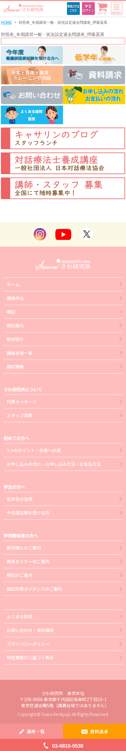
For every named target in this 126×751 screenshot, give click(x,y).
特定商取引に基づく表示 (30, 657)
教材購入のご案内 (24, 548)
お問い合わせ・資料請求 (30, 630)
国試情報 (15, 366)
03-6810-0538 (67, 746)
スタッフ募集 (19, 415)
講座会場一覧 (19, 353)
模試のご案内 (19, 575)
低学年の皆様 (19, 499)
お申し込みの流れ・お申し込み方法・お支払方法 (54, 464)
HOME (6, 22)
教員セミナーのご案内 (28, 561)
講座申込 (15, 298)
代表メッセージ (22, 401)
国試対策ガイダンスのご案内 (34, 589)
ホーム (13, 284)
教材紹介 (15, 339)
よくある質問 (19, 616)
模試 (11, 312)
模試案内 (15, 325)
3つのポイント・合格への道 (34, 450)
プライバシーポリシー (28, 644)
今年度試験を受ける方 (28, 513)
